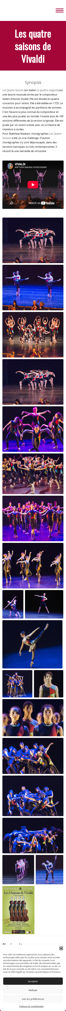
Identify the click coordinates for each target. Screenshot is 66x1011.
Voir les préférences (33, 999)
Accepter (33, 981)
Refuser (33, 990)
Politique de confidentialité (31, 1006)
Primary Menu (60, 10)
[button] (61, 948)
